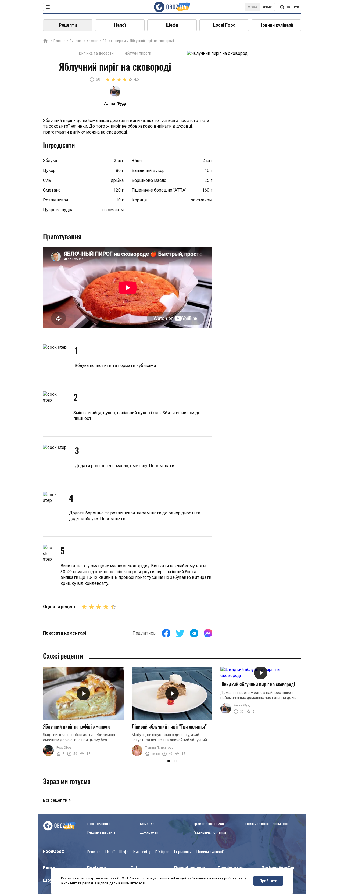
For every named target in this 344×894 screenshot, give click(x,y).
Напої (120, 25)
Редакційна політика (209, 832)
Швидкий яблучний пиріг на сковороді (257, 684)
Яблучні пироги (114, 41)
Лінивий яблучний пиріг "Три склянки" (169, 726)
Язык (267, 7)
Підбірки (162, 852)
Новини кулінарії (276, 25)
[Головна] (45, 41)
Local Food (224, 25)
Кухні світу (141, 852)
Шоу (47, 880)
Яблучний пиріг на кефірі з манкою (76, 726)
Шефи (172, 25)
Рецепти (68, 25)
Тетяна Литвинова (159, 747)
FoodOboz (63, 747)
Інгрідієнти (183, 852)
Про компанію (99, 824)
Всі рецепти (55, 800)
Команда (147, 824)
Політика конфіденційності (267, 824)
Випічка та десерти (84, 41)
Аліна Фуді (242, 705)
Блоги (49, 867)
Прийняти (268, 881)
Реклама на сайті (101, 832)
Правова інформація (210, 824)
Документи (149, 832)
